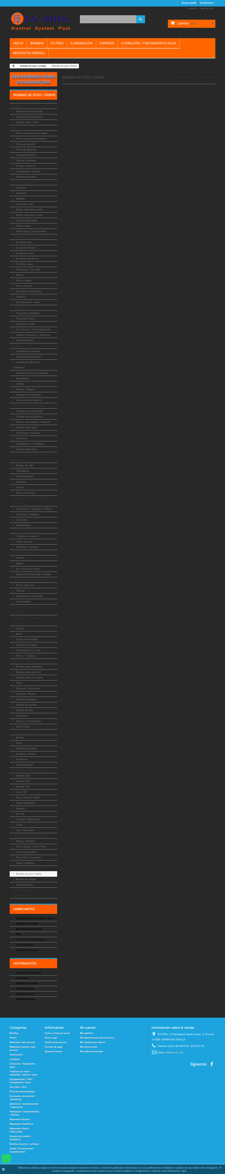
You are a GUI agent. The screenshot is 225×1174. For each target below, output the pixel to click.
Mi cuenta (87, 1027)
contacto (192, 8)
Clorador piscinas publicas (29, 416)
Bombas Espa (22, 775)
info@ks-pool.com (174, 1052)
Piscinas (20, 558)
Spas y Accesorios (25, 492)
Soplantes (20, 482)
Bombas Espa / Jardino (28, 929)
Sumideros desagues (26, 645)
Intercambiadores (24, 476)
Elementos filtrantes (25, 177)
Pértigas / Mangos (25, 389)
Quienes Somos (24, 993)
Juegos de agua (23, 541)
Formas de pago (24, 988)
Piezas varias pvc (24, 585)
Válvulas (20, 590)
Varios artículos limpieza (28, 400)
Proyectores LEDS (25, 324)
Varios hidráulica (24, 884)
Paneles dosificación (26, 427)
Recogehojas (22, 378)
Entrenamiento (23, 525)
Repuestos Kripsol (29, 53)
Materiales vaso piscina (25, 182)
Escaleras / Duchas (25, 694)
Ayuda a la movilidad (26, 639)
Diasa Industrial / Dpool (27, 797)
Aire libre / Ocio (21, 530)
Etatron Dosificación (26, 950)
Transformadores (24, 340)
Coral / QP (21, 792)
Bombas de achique (25, 879)
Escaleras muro (23, 242)
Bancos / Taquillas (25, 655)
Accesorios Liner (24, 204)
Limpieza (106, 43)
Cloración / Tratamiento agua (148, 43)
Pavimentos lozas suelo (27, 650)
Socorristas (21, 519)
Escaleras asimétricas (27, 258)
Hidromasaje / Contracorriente (30, 231)
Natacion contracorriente (28, 721)
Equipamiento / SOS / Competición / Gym (32, 501)
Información (24, 963)
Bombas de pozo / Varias (28, 874)
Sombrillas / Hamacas (26, 547)
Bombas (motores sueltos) (29, 677)
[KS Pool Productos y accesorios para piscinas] (42, 21)
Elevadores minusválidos (28, 291)
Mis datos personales (91, 1051)
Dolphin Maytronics (25, 803)
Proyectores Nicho (25, 318)
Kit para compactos (25, 166)
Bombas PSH (22, 781)
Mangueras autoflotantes (28, 394)
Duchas (19, 275)
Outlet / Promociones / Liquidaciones (25, 893)
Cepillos (19, 384)
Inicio (18, 43)
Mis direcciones (88, 1047)
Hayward (20, 808)
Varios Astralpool (24, 764)
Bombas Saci (22, 786)
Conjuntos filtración (25, 155)
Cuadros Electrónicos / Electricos (32, 335)
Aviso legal (21, 978)
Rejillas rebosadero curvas (29, 215)
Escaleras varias (24, 264)
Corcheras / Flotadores (27, 514)
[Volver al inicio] (13, 66)
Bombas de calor (24, 465)
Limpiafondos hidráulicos (28, 356)
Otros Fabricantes (24, 830)
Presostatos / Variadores (28, 857)
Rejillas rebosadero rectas (28, 209)
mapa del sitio (206, 8)
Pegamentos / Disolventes (29, 596)
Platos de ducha (24, 286)
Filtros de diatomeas (26, 149)
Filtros (57, 43)
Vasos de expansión (26, 852)
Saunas (19, 487)
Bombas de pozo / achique (27, 868)
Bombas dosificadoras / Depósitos (33, 422)
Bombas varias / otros (26, 122)
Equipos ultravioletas (26, 449)
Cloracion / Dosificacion (27, 688)
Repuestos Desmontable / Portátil (32, 574)
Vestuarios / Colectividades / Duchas (28, 620)
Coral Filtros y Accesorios (29, 939)
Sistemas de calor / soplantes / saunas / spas (30, 457)
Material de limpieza (25, 699)
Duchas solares (23, 280)
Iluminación (81, 43)
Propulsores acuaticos (27, 536)
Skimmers (20, 187)
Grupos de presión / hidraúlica (29, 835)
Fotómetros (21, 438)
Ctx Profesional (24, 944)
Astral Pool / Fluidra (26, 923)
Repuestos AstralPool (25, 732)
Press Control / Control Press (30, 846)
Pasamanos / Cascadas (27, 269)
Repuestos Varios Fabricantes (29, 770)
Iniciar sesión (189, 3)
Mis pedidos (86, 1033)
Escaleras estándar (25, 247)
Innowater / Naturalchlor (27, 819)
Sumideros (21, 193)
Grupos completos (25, 863)
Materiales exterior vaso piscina (30, 237)
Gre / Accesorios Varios (27, 569)
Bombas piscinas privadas (29, 111)
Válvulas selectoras (25, 160)
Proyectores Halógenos (27, 313)
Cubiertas (20, 296)
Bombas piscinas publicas (29, 117)
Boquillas (20, 198)
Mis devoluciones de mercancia (97, 1037)
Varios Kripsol (22, 726)
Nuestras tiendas (24, 999)
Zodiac (19, 824)
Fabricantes (24, 909)
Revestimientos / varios (27, 302)
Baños (18, 634)
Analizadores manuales (27, 433)
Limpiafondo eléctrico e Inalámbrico (26, 365)
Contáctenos (207, 3)
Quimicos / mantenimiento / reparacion (28, 610)
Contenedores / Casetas (28, 171)
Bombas (37, 43)
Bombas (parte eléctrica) (28, 672)
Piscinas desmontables (25, 552)
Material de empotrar (26, 705)
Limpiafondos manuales (27, 351)
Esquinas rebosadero (26, 220)
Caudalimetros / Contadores (29, 444)
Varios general (22, 601)
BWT (18, 934)
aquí (183, 1170)
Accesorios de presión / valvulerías (32, 579)
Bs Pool (19, 814)
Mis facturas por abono (92, 1042)
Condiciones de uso (26, 983)
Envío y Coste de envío (28, 972)
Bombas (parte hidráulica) (28, 666)
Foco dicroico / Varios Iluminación (32, 329)
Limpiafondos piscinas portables (32, 373)
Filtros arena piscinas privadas (31, 133)
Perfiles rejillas (23, 226)
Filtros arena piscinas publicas (31, 138)
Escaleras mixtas (24, 253)
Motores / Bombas (25, 841)
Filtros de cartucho (25, 144)
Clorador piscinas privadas (29, 411)
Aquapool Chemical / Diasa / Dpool (34, 918)
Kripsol (19, 563)
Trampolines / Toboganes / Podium (33, 509)
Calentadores (22, 471)
